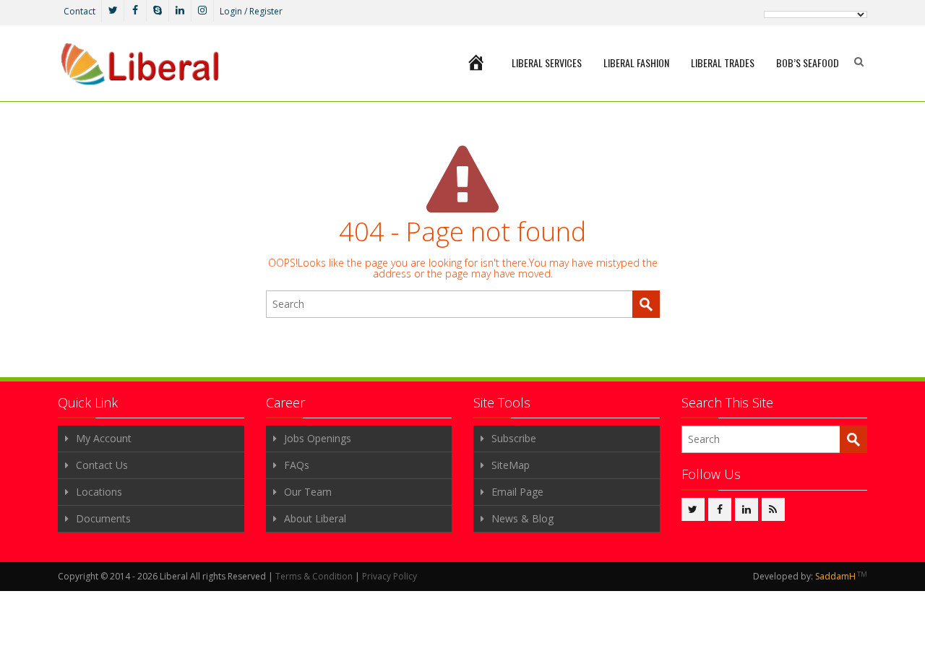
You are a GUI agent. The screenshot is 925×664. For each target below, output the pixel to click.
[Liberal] (140, 64)
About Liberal (315, 518)
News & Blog (522, 518)
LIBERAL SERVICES (547, 62)
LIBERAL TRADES (722, 62)
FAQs (296, 465)
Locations (99, 492)
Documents (103, 518)
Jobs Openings (317, 438)
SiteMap (510, 465)
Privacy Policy (389, 576)
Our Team (308, 492)
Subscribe (513, 438)
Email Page (517, 492)
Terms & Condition (314, 576)
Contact (79, 11)
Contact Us (102, 465)
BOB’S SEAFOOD (807, 62)
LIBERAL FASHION (636, 62)
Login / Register (251, 11)
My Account (104, 438)
